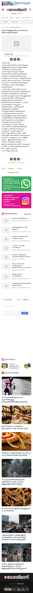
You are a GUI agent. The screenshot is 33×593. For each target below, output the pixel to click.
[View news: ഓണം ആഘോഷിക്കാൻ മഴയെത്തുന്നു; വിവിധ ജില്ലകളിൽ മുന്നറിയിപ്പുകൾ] (16, 552)
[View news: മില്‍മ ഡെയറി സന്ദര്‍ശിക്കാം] (6, 276)
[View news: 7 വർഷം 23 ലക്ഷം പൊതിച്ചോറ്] (6, 248)
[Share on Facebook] (11, 59)
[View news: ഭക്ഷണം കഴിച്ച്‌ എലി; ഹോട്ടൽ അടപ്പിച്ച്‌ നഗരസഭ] (6, 257)
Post (24, 313)
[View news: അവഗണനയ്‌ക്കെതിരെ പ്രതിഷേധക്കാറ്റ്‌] (6, 239)
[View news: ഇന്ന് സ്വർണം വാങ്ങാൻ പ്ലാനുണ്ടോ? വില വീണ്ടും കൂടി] (16, 415)
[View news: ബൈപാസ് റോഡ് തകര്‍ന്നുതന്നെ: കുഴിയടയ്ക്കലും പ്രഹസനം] (6, 266)
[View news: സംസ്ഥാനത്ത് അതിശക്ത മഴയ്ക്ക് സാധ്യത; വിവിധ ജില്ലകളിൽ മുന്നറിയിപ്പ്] (16, 468)
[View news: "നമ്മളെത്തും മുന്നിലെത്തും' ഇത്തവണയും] (6, 286)
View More (27, 214)
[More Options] (22, 59)
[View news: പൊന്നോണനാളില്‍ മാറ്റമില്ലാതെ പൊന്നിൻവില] (16, 497)
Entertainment (26, 17)
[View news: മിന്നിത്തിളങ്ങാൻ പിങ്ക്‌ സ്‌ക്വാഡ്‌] (6, 230)
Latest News (4, 17)
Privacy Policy (24, 586)
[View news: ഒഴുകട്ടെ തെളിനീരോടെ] (6, 221)
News (11, 17)
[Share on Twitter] (15, 59)
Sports (18, 17)
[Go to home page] (17, 10)
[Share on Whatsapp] (18, 59)
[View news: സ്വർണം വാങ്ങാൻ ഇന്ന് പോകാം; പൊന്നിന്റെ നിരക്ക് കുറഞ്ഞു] (16, 441)
